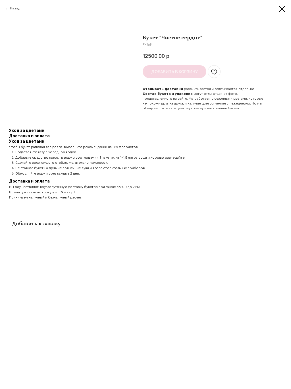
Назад (15, 8)
